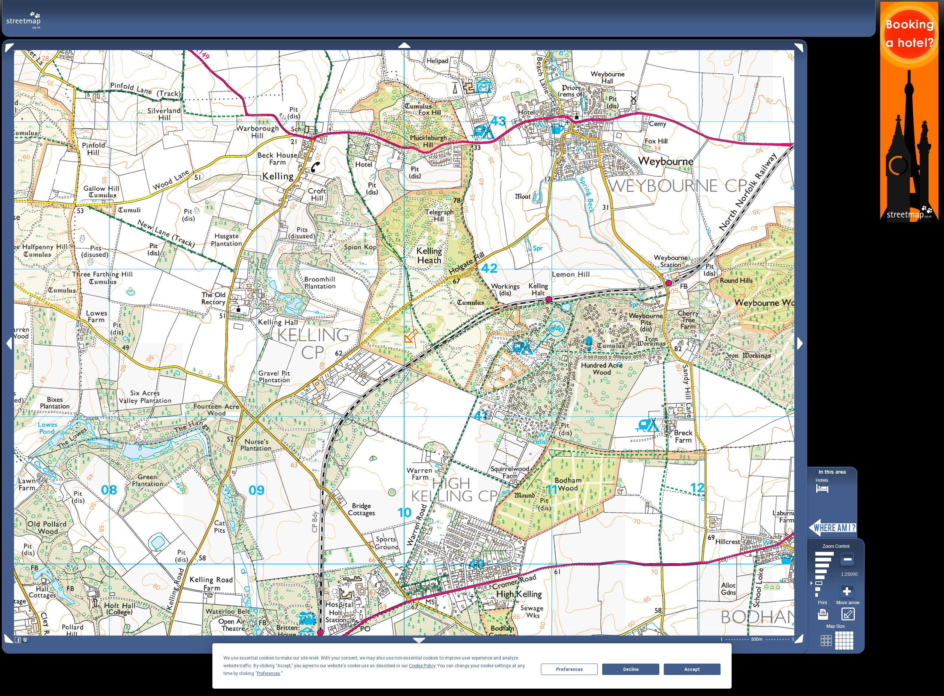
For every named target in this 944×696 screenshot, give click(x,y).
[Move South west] (7, 638)
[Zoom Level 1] (822, 595)
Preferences (569, 669)
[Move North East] (800, 45)
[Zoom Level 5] (822, 571)
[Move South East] (800, 638)
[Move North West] (8, 45)
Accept (692, 669)
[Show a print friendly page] (823, 611)
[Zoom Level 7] (822, 559)
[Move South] (419, 640)
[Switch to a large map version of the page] (837, 639)
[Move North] (404, 45)
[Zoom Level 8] (822, 554)
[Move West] (8, 343)
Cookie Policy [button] (422, 665)
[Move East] (801, 343)
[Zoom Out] (848, 559)
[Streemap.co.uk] (23, 16)
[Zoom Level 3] (822, 583)
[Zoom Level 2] (822, 589)
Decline (631, 669)
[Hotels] (822, 487)
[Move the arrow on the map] (848, 611)
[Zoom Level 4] (822, 577)
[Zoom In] (848, 591)
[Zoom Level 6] (822, 565)
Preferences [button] (268, 673)
